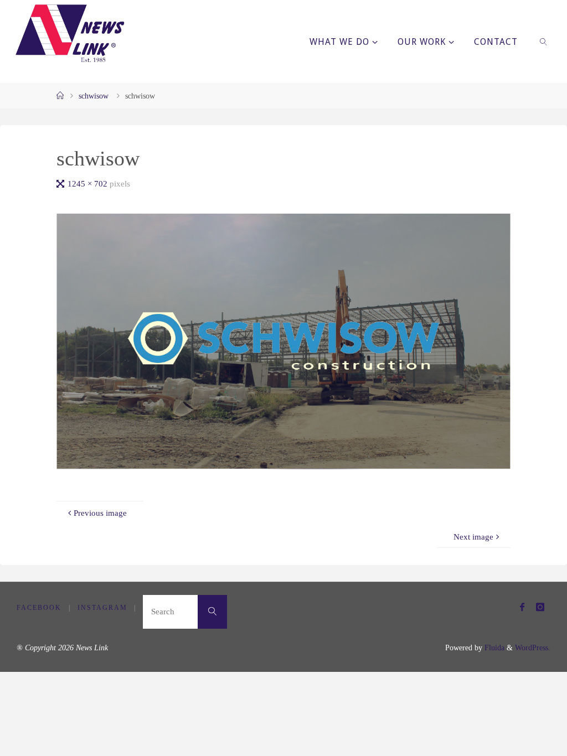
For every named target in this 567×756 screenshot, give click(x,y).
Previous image (100, 512)
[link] (544, 41)
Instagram (102, 608)
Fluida (493, 648)
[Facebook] (522, 606)
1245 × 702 (89, 183)
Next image (473, 536)
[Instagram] (540, 606)
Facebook (39, 608)
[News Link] (69, 33)
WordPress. (532, 648)
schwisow (94, 96)
